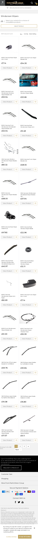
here (5, 508)
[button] (7, 68)
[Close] (34, 528)
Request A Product (11, 468)
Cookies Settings (11, 536)
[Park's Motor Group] (15, 2)
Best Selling (32, 34)
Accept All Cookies (24, 536)
